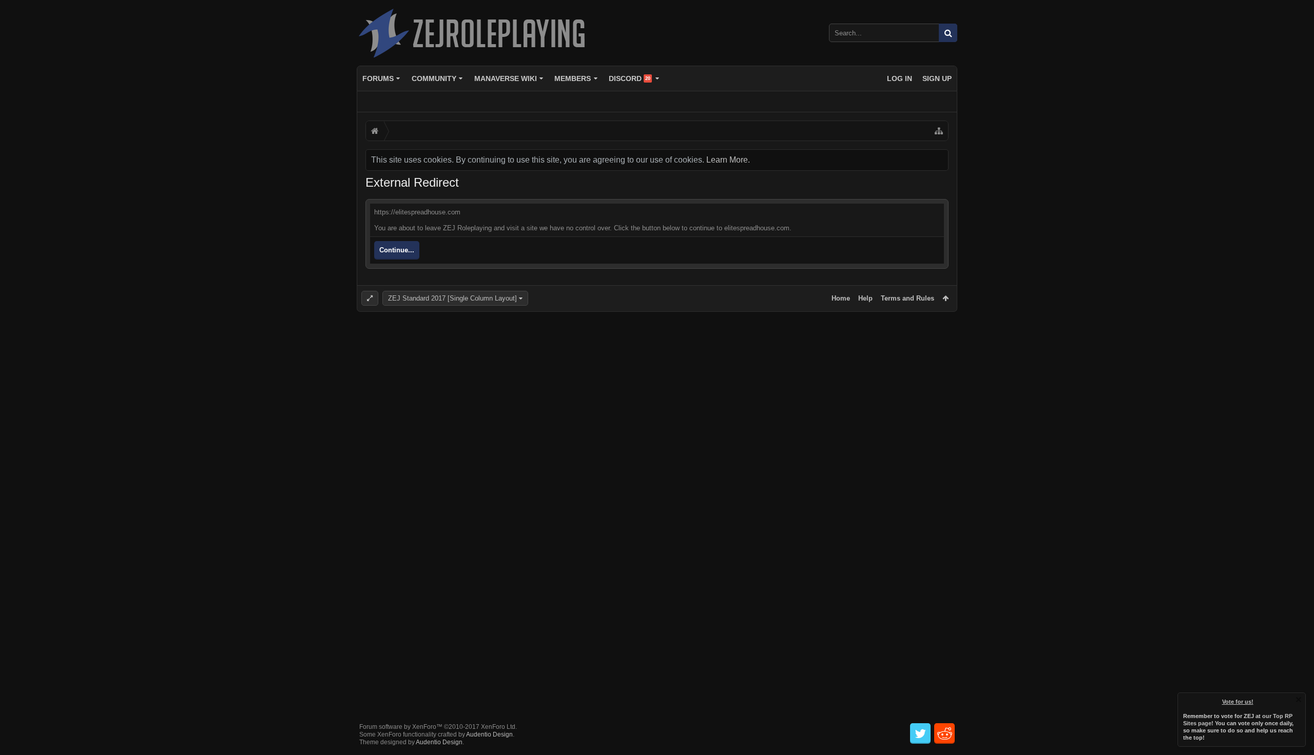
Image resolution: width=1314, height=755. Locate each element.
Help (865, 298)
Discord (629, 78)
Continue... (396, 250)
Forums (378, 78)
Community (434, 78)
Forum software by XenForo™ (438, 726)
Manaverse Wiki (505, 78)
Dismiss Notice (1298, 700)
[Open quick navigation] (939, 131)
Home (841, 298)
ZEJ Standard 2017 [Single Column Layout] (452, 298)
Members (572, 78)
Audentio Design (489, 734)
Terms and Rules (907, 298)
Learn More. (728, 159)
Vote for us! (1237, 702)
